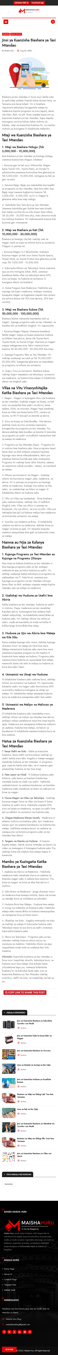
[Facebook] (4, 1332)
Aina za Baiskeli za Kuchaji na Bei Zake (34, 1064)
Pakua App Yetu (16, 34)
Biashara (6, 34)
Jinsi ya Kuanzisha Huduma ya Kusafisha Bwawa (34, 1081)
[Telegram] (25, 1332)
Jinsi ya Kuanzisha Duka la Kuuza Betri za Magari (34, 1037)
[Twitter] (9, 1332)
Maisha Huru (9, 50)
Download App (38, 2)
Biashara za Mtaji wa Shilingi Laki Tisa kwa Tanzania (35, 1095)
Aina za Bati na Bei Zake (27, 1109)
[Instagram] (30, 1332)
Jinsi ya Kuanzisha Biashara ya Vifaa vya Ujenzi (34, 1155)
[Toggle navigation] (6, 22)
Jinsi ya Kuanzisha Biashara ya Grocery (34, 1050)
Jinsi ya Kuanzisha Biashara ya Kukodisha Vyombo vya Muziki (34, 1022)
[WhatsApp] (14, 1332)
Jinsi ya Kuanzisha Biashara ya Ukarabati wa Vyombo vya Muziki (35, 1125)
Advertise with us (21, 2)
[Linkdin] (19, 1332)
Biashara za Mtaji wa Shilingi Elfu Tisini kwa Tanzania (35, 1140)
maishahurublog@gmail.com (18, 1324)
